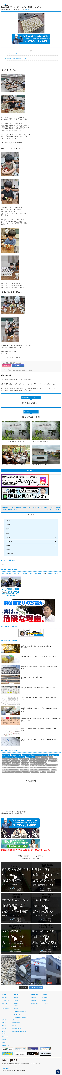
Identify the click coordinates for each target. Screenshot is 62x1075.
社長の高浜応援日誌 (16, 1028)
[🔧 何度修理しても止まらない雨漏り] (16, 908)
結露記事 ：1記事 (35, 771)
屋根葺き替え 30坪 (28, 573)
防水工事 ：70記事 (30, 757)
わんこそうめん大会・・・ (13, 53)
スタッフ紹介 (5, 1003)
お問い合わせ (6, 1068)
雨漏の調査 (33, 1000)
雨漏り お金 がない (52, 573)
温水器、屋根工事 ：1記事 (7, 771)
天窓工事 (8, 537)
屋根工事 (8, 520)
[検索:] (31, 564)
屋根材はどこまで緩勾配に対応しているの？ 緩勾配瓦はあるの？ (38, 728)
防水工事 (8, 533)
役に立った (7, 365)
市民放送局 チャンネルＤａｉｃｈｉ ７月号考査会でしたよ (46, 508)
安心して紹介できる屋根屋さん (19, 1031)
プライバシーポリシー (17, 1068)
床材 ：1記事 (43, 771)
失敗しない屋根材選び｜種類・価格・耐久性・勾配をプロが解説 (38, 687)
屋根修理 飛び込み (40, 573)
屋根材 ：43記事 (33, 759)
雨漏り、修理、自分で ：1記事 (51, 765)
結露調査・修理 (9, 553)
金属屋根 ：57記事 (6, 759)
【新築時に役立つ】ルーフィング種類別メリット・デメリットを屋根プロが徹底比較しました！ (41, 719)
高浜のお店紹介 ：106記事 (8, 757)
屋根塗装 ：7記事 (25, 763)
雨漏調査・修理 (34, 994)
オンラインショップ (45, 1003)
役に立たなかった (18, 365)
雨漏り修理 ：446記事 (16, 755)
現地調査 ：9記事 (16, 763)
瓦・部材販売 (44, 994)
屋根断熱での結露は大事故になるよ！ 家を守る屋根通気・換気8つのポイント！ (41, 708)
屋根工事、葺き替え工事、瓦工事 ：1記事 (39, 767)
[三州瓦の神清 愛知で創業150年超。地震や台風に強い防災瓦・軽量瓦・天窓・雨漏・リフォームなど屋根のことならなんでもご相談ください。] (10, 1061)
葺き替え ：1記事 (18, 771)
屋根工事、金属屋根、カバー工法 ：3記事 (11, 765)
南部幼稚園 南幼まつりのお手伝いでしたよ (42, 465)
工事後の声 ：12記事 (52, 761)
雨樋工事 (8, 529)
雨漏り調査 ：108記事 (53, 755)
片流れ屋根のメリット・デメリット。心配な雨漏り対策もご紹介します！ (40, 656)
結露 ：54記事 (14, 759)
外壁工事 (8, 524)
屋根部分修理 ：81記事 (20, 757)
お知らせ (14, 1025)
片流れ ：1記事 (27, 771)
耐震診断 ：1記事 (53, 767)
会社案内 (4, 994)
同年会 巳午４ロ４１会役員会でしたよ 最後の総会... (14, 465)
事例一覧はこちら (31, 470)
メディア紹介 (5, 1006)
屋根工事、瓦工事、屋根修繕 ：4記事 (38, 763)
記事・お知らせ (15, 1020)
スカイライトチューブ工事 (20, 1011)
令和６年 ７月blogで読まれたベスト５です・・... (43, 441)
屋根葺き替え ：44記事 (24, 759)
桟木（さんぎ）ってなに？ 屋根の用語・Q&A (34, 677)
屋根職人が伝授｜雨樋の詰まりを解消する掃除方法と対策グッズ (38, 646)
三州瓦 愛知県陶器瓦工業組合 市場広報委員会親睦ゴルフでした (16, 508)
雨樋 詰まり (17, 573)
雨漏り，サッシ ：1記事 (24, 767)
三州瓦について (44, 997)
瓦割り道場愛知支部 (6, 1008)
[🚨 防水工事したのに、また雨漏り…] (46, 939)
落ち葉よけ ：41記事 (43, 759)
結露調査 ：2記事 (25, 765)
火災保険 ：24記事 (15, 761)
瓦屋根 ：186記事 (36, 755)
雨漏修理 (8, 545)
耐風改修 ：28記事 (53, 759)
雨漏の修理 (33, 997)
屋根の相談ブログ (16, 1022)
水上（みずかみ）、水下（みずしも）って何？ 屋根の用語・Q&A (39, 739)
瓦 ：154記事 (45, 755)
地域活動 (27, 9)
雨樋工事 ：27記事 (6, 761)
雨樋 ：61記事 (50, 757)
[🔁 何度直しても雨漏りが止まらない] (16, 939)
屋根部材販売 (44, 1000)
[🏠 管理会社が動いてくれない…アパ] (46, 908)
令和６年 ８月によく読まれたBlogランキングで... (13, 441)
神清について (5, 997)
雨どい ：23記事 (24, 761)
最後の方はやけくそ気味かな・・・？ (16, 58)
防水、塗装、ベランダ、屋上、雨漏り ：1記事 (40, 769)
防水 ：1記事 (54, 769)
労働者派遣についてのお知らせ (21, 1017)
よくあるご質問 (5, 1000)
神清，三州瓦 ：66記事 (40, 757)
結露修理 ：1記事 (51, 771)
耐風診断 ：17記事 (43, 761)
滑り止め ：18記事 (33, 761)
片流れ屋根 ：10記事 (6, 763)
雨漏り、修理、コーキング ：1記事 (9, 767)
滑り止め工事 (9, 541)
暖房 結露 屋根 (7, 573)
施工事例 (4, 1020)
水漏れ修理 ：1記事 (24, 769)
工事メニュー (17, 994)
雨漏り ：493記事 (6, 755)
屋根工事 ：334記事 (26, 755)
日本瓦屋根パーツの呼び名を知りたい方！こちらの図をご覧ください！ (40, 666)
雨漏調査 (8, 549)
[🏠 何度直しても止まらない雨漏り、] (46, 877)
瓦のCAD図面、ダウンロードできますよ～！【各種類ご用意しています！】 (39, 698)
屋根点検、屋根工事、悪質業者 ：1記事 (10, 769)
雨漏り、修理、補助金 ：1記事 (36, 765)
